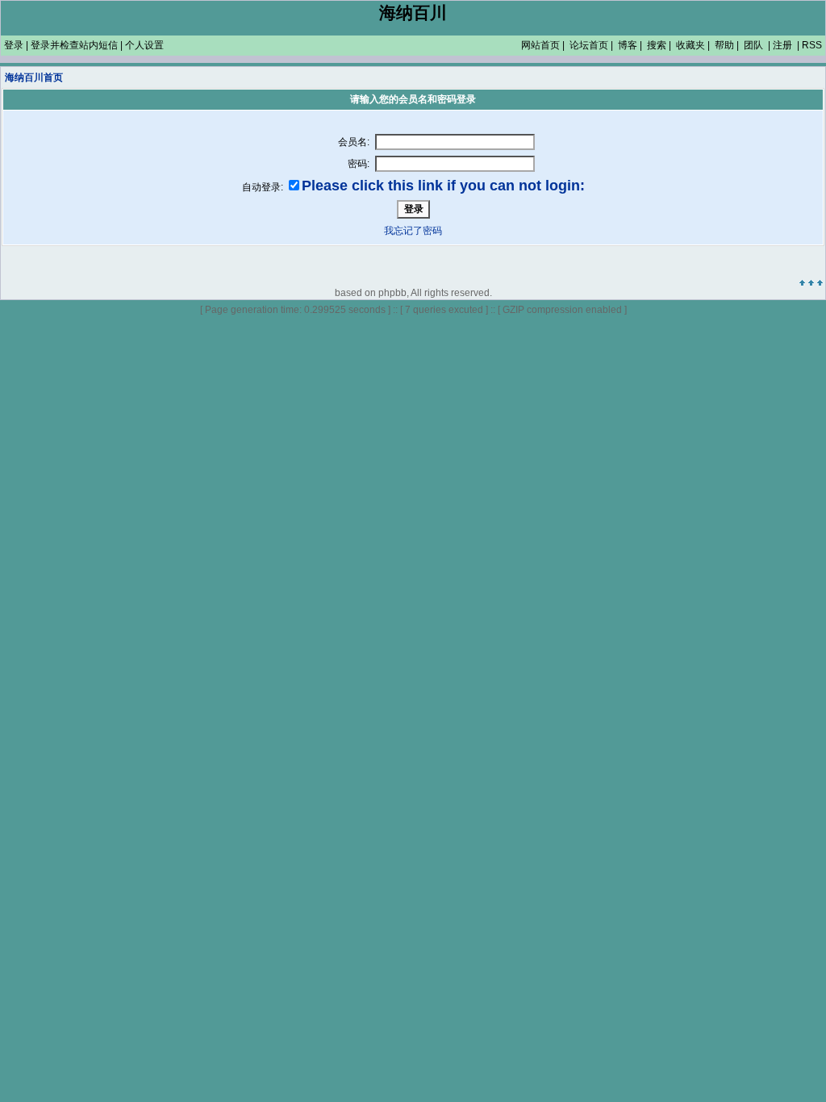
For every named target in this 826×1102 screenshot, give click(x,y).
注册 (782, 45)
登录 (13, 45)
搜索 (656, 45)
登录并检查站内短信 (74, 45)
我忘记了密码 (413, 230)
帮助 (724, 45)
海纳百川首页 (34, 77)
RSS (812, 45)
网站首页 (540, 45)
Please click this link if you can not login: (443, 185)
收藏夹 (690, 45)
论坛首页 (588, 45)
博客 (627, 45)
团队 (753, 45)
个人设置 (144, 45)
